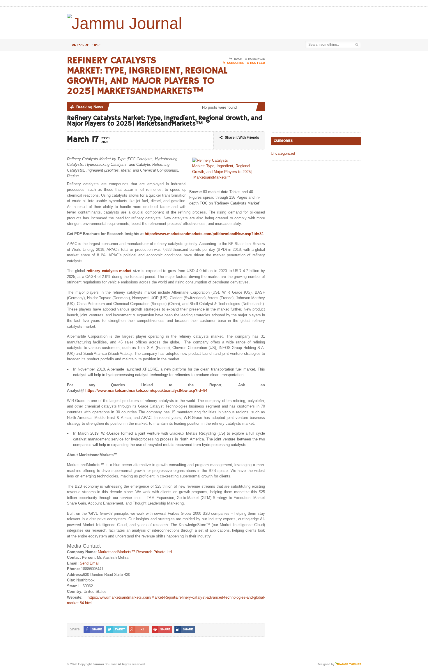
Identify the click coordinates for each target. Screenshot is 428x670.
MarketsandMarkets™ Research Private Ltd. (135, 552)
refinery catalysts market (108, 271)
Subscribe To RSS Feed (246, 62)
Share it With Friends (242, 137)
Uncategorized (283, 153)
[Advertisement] (293, 21)
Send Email (89, 563)
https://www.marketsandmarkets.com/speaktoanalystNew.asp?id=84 (146, 390)
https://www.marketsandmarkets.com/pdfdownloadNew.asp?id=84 (204, 234)
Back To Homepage (249, 58)
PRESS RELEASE (86, 45)
